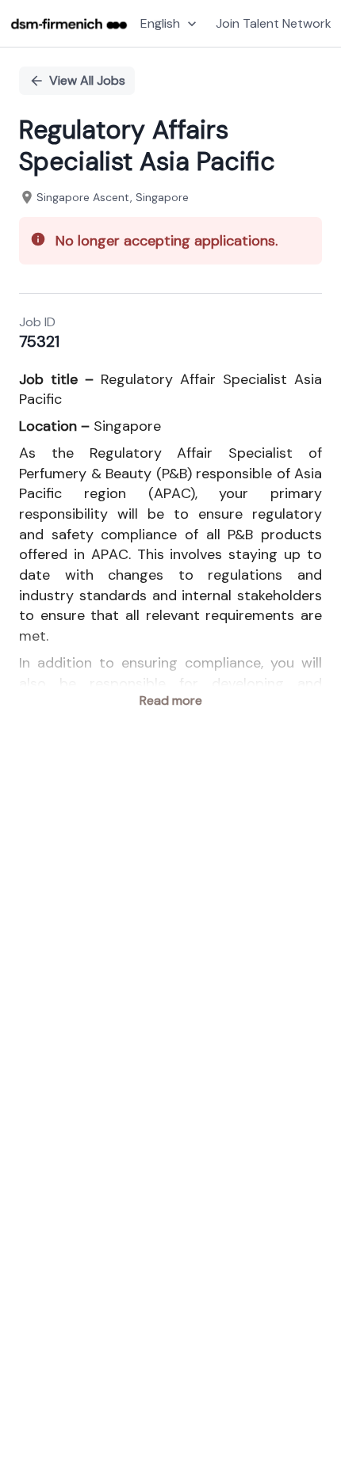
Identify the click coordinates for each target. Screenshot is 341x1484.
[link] (69, 23)
